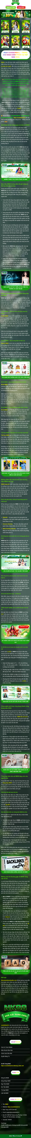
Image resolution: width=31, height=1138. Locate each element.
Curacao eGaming (7, 524)
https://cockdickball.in (20, 117)
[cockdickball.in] (15, 2)
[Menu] (2, 3)
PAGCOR (5, 517)
